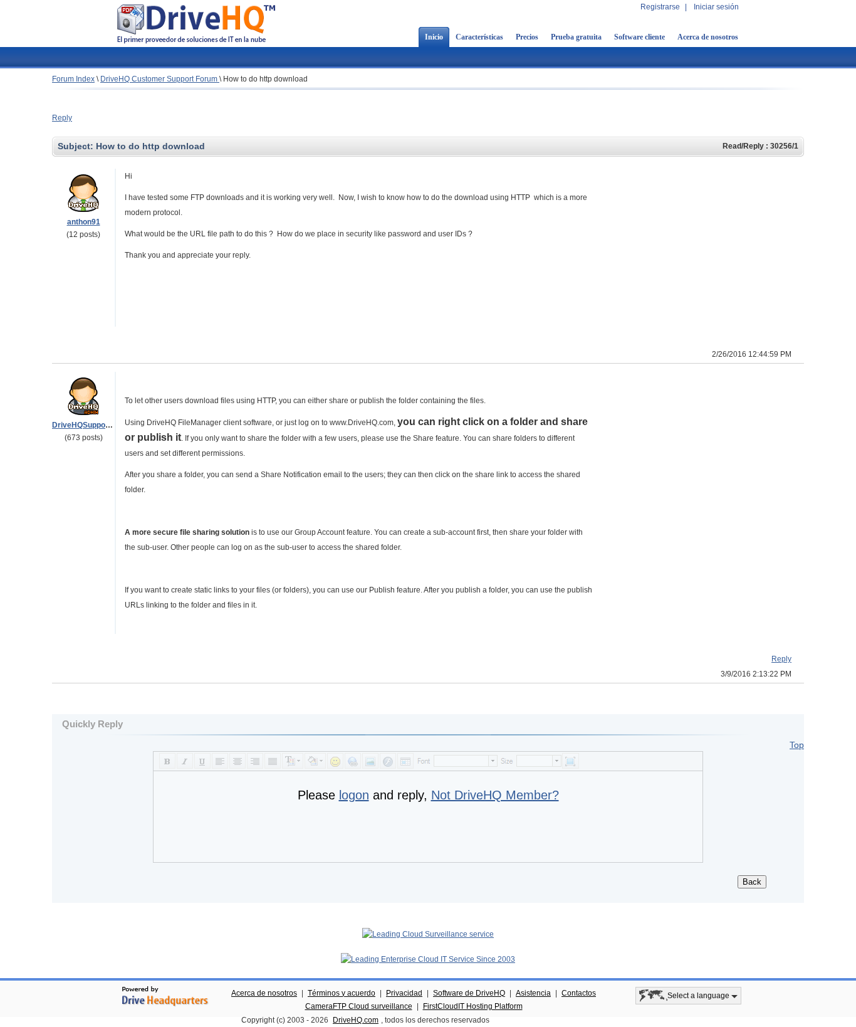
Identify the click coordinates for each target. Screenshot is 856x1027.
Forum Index (73, 79)
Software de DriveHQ (469, 993)
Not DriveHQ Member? (495, 795)
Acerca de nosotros (707, 37)
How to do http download (265, 79)
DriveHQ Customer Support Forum (159, 79)
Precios (527, 37)
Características (479, 37)
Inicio (434, 37)
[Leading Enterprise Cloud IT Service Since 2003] (428, 959)
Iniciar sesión (716, 7)
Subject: (77, 146)
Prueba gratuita (576, 37)
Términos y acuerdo (341, 993)
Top (797, 745)
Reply (62, 117)
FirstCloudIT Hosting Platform (473, 1006)
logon (354, 795)
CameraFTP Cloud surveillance (358, 1006)
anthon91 (83, 222)
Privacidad (404, 993)
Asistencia (533, 993)
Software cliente (639, 37)
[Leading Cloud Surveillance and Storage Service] (428, 934)
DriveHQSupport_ (83, 425)
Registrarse (660, 7)
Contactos (578, 993)
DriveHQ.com (355, 1020)
